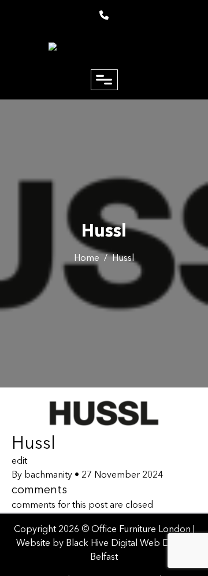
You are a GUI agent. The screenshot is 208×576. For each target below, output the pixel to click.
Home (86, 258)
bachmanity (48, 475)
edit (19, 461)
